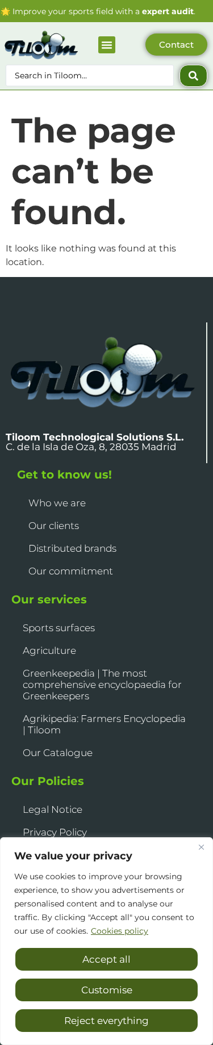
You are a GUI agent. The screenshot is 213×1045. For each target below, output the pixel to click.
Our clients (53, 525)
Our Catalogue (58, 752)
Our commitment (70, 571)
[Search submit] (193, 76)
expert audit (168, 11)
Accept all (106, 959)
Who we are (57, 503)
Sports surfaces (59, 627)
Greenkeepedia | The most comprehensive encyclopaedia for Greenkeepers (102, 685)
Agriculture (49, 650)
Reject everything (106, 1020)
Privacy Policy (55, 832)
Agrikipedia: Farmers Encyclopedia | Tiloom (104, 724)
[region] (106, 941)
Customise (106, 990)
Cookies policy (119, 931)
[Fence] (201, 847)
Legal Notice (52, 809)
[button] (106, 44)
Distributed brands (72, 548)
